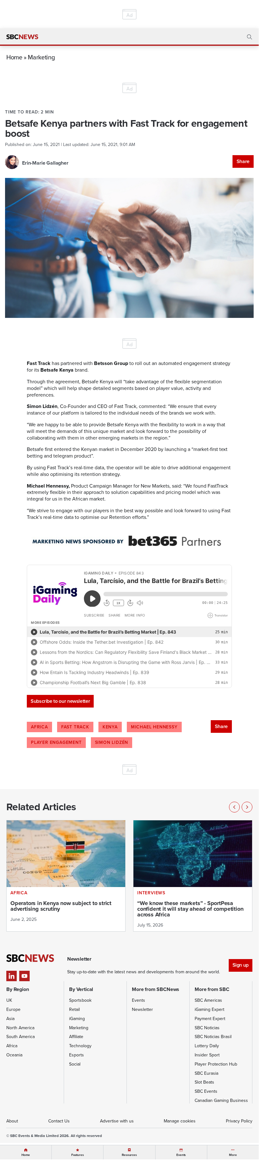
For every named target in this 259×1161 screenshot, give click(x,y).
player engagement (56, 742)
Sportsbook (80, 1000)
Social (74, 1064)
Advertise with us (117, 1121)
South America (20, 1036)
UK (9, 1000)
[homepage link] (22, 37)
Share (243, 161)
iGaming (77, 1018)
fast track (75, 727)
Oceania (14, 1055)
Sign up (241, 965)
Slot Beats (204, 1082)
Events (138, 1000)
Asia (10, 1018)
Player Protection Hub (216, 1064)
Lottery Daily (207, 1045)
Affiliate (76, 1036)
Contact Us (59, 1121)
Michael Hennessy (154, 727)
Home (14, 57)
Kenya (110, 727)
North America (20, 1027)
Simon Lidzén (111, 742)
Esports (76, 1055)
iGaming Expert (209, 1009)
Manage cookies (180, 1121)
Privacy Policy (239, 1121)
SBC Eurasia (206, 1073)
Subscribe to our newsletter (60, 701)
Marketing (41, 57)
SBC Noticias (207, 1027)
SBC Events (206, 1091)
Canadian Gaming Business (221, 1100)
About (12, 1121)
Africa (39, 727)
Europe (13, 1009)
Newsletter (142, 1009)
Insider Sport (207, 1055)
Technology (80, 1045)
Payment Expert (210, 1018)
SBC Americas (208, 1000)
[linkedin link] (11, 976)
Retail (74, 1009)
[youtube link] (24, 976)
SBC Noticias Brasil (213, 1036)
